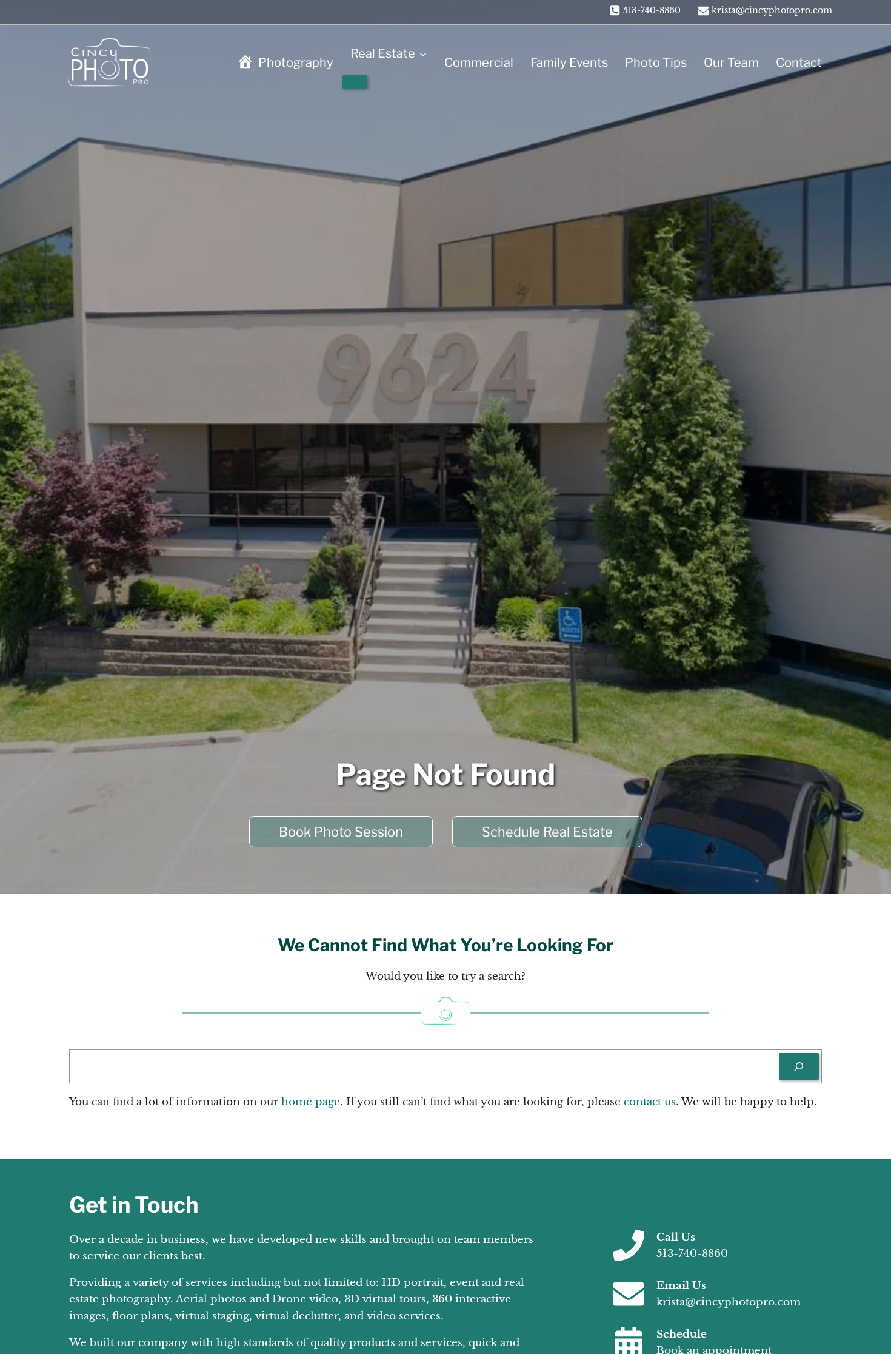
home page (310, 1102)
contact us (650, 1102)
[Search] (799, 1066)
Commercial (478, 62)
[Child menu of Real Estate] (354, 82)
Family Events (569, 62)
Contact (799, 62)
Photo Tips (656, 62)
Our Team (731, 62)
